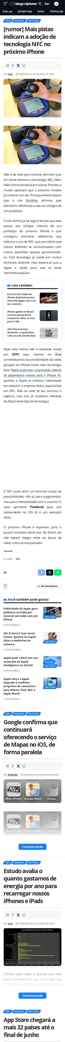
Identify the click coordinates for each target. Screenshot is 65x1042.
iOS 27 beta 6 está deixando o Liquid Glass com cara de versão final (21, 332)
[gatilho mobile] (7, 3)
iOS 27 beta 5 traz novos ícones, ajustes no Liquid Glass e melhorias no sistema (20, 639)
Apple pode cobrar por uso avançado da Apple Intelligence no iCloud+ (21, 661)
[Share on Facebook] (12, 65)
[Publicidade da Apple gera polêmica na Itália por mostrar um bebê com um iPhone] (52, 612)
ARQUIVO (19, 20)
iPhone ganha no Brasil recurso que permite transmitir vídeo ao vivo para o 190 (21, 316)
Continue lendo (32, 847)
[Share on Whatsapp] (23, 65)
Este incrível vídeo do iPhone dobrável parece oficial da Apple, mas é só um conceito (21, 299)
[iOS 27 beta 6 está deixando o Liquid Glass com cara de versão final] (49, 333)
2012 (7, 20)
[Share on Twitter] (18, 65)
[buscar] (40, 3)
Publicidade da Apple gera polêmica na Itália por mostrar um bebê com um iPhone (21, 614)
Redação (13, 774)
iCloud (49, 662)
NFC (50, 180)
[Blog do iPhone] (24, 3)
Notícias (34, 20)
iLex (10, 74)
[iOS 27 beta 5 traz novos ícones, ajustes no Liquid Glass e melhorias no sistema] (52, 637)
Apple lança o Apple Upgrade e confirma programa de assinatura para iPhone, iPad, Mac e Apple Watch (19, 686)
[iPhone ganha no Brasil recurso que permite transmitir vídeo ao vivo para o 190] (49, 315)
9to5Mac (32, 200)
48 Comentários (49, 586)
